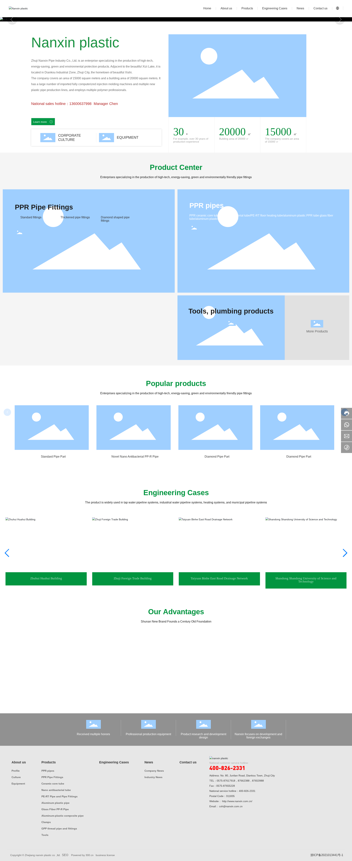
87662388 (244, 780)
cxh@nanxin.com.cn (231, 806)
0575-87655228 (225, 785)
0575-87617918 (226, 780)
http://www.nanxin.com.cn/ (237, 801)
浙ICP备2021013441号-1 (326, 855)
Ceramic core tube (299, 456)
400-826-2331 (227, 767)
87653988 (258, 780)
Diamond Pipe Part (135, 456)
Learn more (43, 122)
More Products (317, 331)
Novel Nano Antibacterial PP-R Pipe (53, 456)
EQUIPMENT (127, 137)
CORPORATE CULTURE (69, 137)
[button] (12, 19)
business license (105, 855)
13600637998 (80, 104)
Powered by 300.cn (82, 855)
